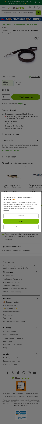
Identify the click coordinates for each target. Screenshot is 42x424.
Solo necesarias (21, 227)
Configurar (21, 216)
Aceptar (21, 221)
